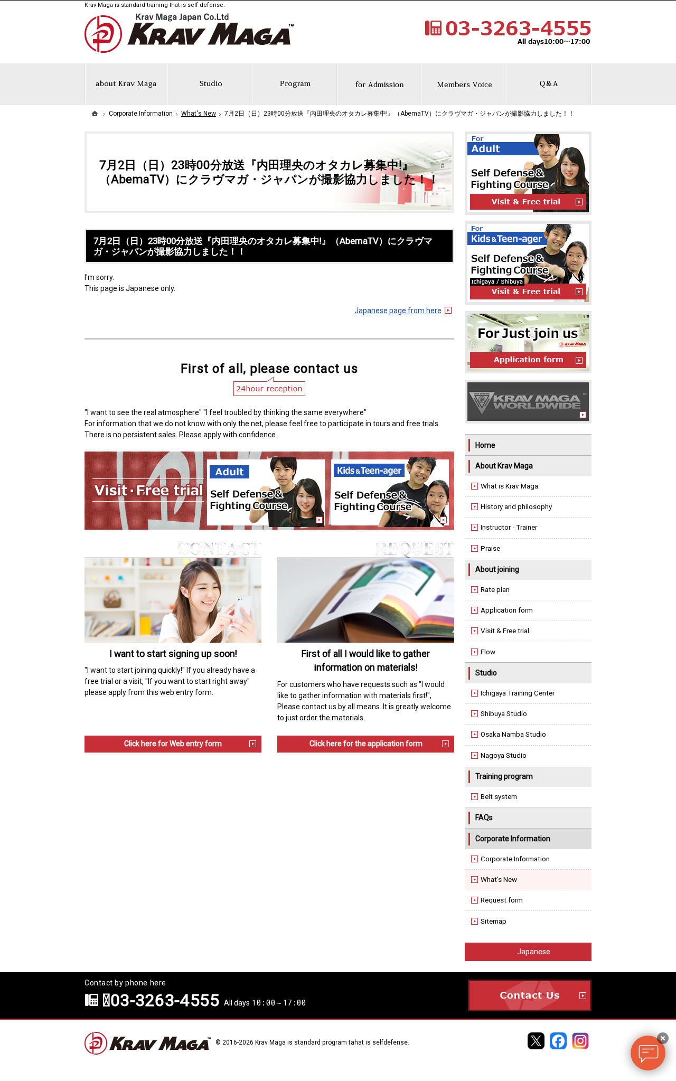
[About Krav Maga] (126, 84)
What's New (499, 879)
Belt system (499, 797)
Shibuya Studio (504, 714)
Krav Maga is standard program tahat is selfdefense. (332, 1042)
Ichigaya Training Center (518, 693)
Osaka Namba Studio (513, 734)
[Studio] (210, 84)
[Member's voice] (464, 84)
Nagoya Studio (504, 755)
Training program (504, 776)
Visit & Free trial (505, 631)
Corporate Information (512, 838)
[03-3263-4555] (507, 33)
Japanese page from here (398, 310)
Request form (502, 900)
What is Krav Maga (509, 486)
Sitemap (493, 921)
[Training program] (295, 84)
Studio (486, 673)
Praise (490, 548)
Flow (488, 652)
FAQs (484, 817)
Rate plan (495, 590)
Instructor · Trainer (509, 527)
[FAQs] (549, 84)
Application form (507, 610)
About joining (497, 569)
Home (485, 445)
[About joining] (379, 84)
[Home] (95, 113)
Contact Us (530, 995)
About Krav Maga (504, 466)
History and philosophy (516, 507)
